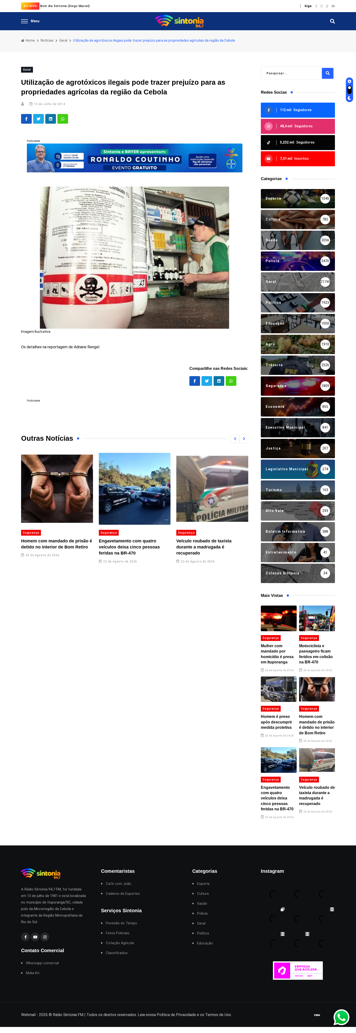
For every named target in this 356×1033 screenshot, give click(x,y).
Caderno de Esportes (123, 894)
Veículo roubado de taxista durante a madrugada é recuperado (204, 547)
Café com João (118, 884)
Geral (63, 40)
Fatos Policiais (117, 933)
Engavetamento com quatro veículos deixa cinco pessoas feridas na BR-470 (129, 547)
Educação (205, 943)
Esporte (203, 884)
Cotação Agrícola (120, 943)
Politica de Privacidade (176, 1014)
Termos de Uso (218, 1014)
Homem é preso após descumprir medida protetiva (276, 721)
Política (203, 933)
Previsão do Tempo (121, 923)
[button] (235, 438)
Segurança (31, 532)
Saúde (202, 903)
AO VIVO (30, 6)
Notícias (47, 40)
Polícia (202, 913)
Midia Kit (32, 973)
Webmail (28, 1014)
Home (30, 40)
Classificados (117, 953)
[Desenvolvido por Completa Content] (317, 1015)
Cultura (203, 894)
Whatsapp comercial (42, 963)
